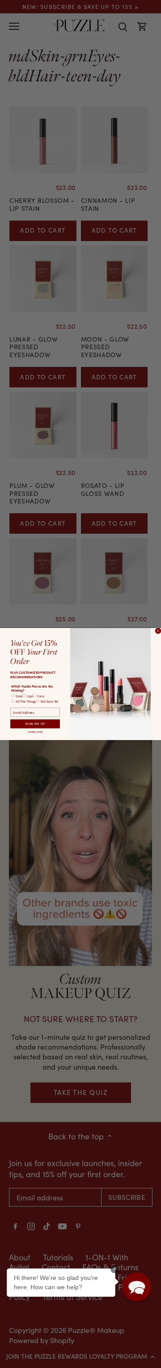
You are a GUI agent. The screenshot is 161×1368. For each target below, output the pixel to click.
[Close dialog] (158, 631)
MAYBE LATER (35, 732)
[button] (136, 1286)
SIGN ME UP (35, 724)
